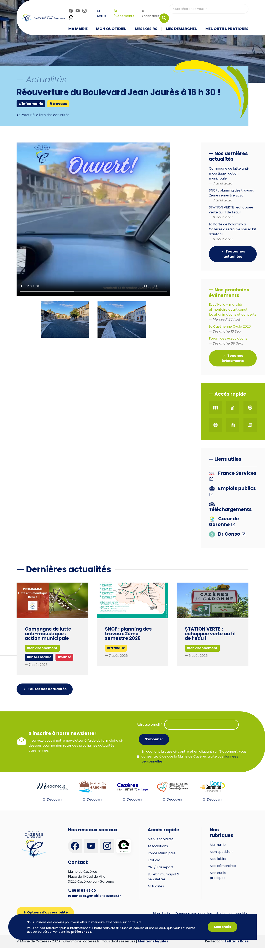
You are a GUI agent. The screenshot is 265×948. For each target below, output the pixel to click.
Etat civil (154, 860)
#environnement (202, 648)
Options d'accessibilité (47, 912)
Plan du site (162, 913)
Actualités (156, 886)
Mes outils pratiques (218, 875)
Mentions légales (153, 941)
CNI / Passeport (160, 867)
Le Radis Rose (236, 941)
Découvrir (55, 799)
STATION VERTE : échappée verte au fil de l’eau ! (231, 212)
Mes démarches (223, 865)
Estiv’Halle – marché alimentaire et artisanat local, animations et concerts (232, 312)
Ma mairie (218, 844)
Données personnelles (193, 913)
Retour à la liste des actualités (44, 115)
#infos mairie (31, 103)
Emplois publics (236, 489)
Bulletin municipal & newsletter (163, 877)
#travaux (58, 103)
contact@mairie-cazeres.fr (96, 895)
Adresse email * (149, 724)
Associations (158, 846)
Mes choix (222, 926)
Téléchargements (230, 509)
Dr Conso (229, 534)
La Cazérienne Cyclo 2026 (230, 329)
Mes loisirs (218, 858)
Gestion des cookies (232, 913)
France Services (237, 473)
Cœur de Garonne (224, 521)
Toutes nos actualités (234, 254)
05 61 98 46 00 (83, 890)
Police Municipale (162, 853)
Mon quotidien (221, 851)
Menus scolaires (160, 839)
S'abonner (154, 739)
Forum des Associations (228, 341)
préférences (81, 932)
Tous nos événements (233, 358)
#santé (64, 657)
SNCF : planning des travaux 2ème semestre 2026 (231, 195)
